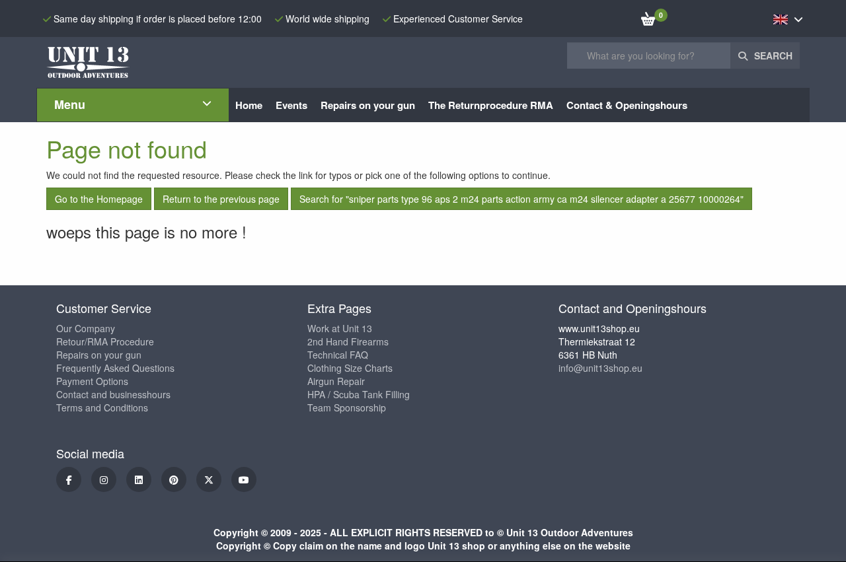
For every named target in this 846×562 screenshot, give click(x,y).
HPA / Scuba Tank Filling (358, 394)
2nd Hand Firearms (348, 341)
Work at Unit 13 (339, 328)
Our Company (85, 328)
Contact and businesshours (113, 394)
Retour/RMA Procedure (105, 341)
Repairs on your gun (98, 354)
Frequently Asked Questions (115, 367)
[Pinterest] (173, 479)
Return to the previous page (221, 198)
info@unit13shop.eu (600, 367)
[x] (208, 479)
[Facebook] (68, 479)
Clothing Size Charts (350, 367)
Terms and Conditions (102, 407)
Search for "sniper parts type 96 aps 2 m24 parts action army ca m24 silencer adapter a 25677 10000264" (521, 198)
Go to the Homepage (99, 198)
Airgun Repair (336, 381)
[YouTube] (243, 479)
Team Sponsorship (346, 407)
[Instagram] (103, 479)
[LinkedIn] (138, 479)
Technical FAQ (337, 354)
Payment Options (92, 381)
